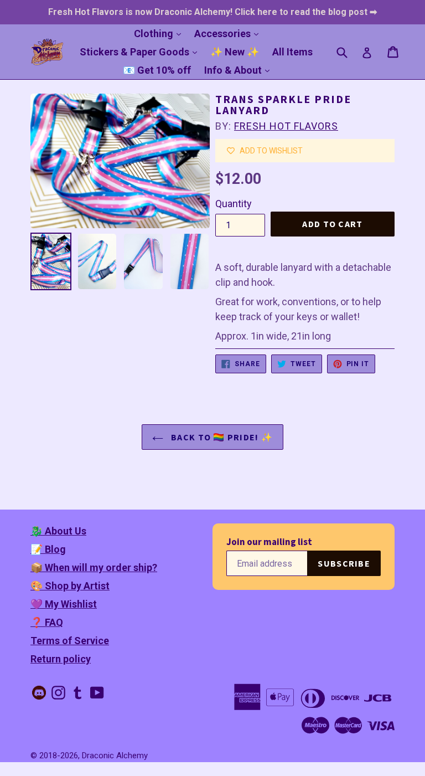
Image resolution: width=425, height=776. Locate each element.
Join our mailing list (269, 542)
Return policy (60, 659)
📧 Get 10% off (157, 70)
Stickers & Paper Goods (141, 51)
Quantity (233, 203)
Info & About (239, 70)
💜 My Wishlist (63, 604)
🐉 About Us (58, 531)
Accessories (229, 33)
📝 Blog (48, 549)
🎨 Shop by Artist (70, 586)
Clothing (160, 33)
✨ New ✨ (234, 52)
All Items (292, 52)
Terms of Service (69, 640)
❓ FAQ (46, 622)
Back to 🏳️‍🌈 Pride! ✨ (221, 437)
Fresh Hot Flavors (286, 126)
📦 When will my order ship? (93, 567)
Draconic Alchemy (115, 755)
